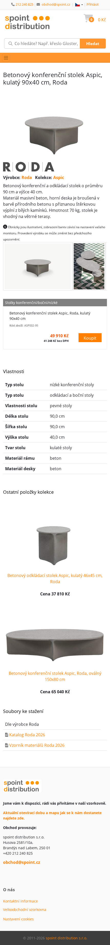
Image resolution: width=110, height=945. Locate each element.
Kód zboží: (16, 325)
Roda (26, 177)
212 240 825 (24, 4)
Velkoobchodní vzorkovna (24, 909)
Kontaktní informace (20, 901)
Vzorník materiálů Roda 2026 (36, 745)
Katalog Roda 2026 (27, 735)
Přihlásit (92, 4)
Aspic (58, 177)
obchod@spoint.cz (56, 4)
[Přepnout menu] (6, 58)
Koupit (90, 338)
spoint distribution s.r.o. (66, 938)
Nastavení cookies (18, 919)
